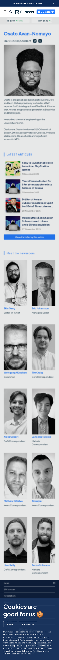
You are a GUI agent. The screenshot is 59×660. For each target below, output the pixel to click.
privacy (10, 653)
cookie (21, 653)
